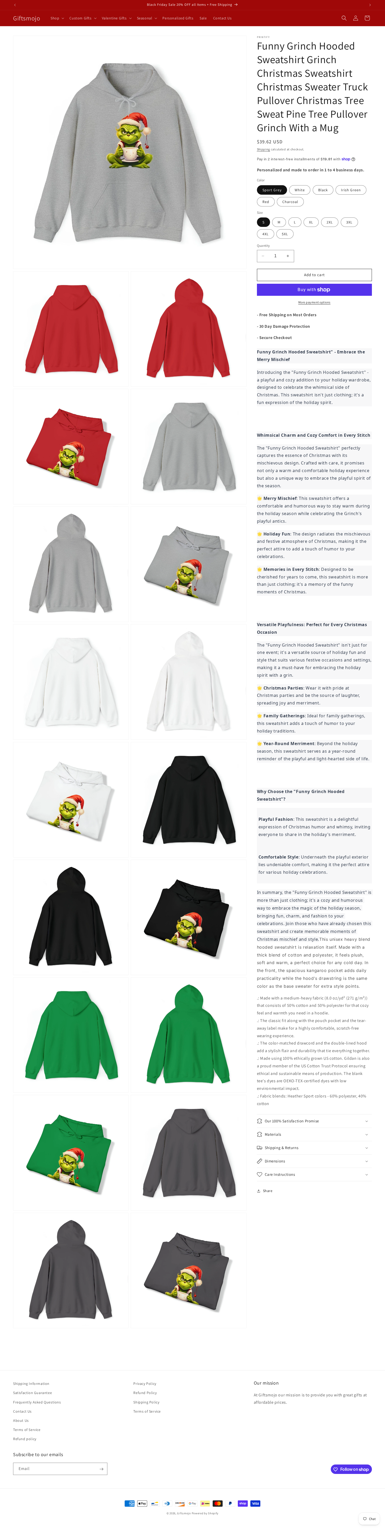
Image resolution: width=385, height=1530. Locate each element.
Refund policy (24, 1438)
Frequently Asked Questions (37, 1402)
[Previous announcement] (15, 5)
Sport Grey (272, 190)
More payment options (314, 302)
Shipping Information (31, 1383)
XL (311, 222)
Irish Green (351, 190)
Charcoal (290, 201)
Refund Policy (145, 1392)
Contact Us (22, 1411)
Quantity (263, 245)
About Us (21, 1420)
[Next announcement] (370, 5)
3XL (349, 222)
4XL (265, 234)
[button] (56, 18)
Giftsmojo (184, 1513)
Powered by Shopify (205, 1513)
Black (323, 190)
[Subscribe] (101, 1469)
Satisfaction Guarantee (32, 1392)
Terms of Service (27, 1429)
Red (265, 201)
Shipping (263, 149)
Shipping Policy (146, 1402)
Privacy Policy (144, 1383)
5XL (285, 234)
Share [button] (268, 1190)
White (300, 190)
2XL (330, 222)
